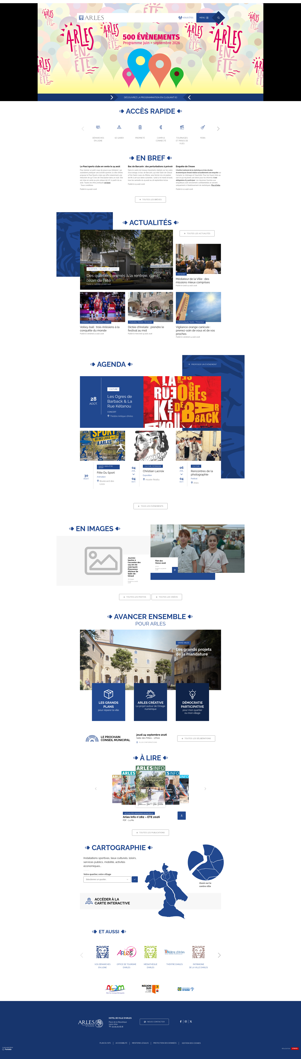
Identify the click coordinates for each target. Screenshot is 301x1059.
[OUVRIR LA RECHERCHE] (218, 17)
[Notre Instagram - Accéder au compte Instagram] (186, 1021)
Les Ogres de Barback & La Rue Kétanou (119, 401)
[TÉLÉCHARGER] (182, 816)
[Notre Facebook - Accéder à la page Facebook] (180, 1021)
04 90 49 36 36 (117, 1026)
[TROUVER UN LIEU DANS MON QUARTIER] (135, 879)
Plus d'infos (215, 185)
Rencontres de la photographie (202, 472)
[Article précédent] (96, 788)
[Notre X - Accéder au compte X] (191, 1021)
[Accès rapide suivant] (218, 129)
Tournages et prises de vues (182, 141)
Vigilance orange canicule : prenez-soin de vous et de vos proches (195, 330)
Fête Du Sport (106, 472)
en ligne (107, 183)
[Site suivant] (219, 955)
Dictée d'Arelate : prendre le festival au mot (146, 328)
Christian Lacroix (153, 471)
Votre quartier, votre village (97, 874)
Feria (202, 138)
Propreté (140, 138)
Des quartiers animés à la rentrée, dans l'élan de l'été (122, 278)
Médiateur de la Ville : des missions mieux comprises (193, 280)
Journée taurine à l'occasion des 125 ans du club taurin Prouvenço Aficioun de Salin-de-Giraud (134, 567)
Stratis (294, 1048)
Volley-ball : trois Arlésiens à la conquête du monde (99, 328)
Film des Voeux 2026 (160, 562)
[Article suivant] (205, 788)
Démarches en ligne (98, 139)
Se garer (119, 138)
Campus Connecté (161, 139)
